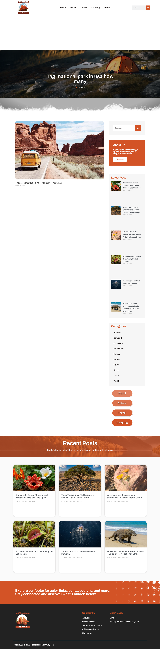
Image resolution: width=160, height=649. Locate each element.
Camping (95, 7)
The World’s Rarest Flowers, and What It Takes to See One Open (132, 185)
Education (118, 343)
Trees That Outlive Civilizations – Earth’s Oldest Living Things (131, 209)
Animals (117, 332)
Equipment (118, 349)
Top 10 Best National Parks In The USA (38, 182)
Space (116, 370)
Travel (84, 7)
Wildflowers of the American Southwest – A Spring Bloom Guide (132, 234)
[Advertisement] (80, 32)
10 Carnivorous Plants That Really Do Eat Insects (132, 259)
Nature (73, 7)
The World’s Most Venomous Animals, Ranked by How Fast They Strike (125, 552)
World (107, 7)
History (116, 354)
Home (63, 7)
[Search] (148, 7)
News (116, 365)
